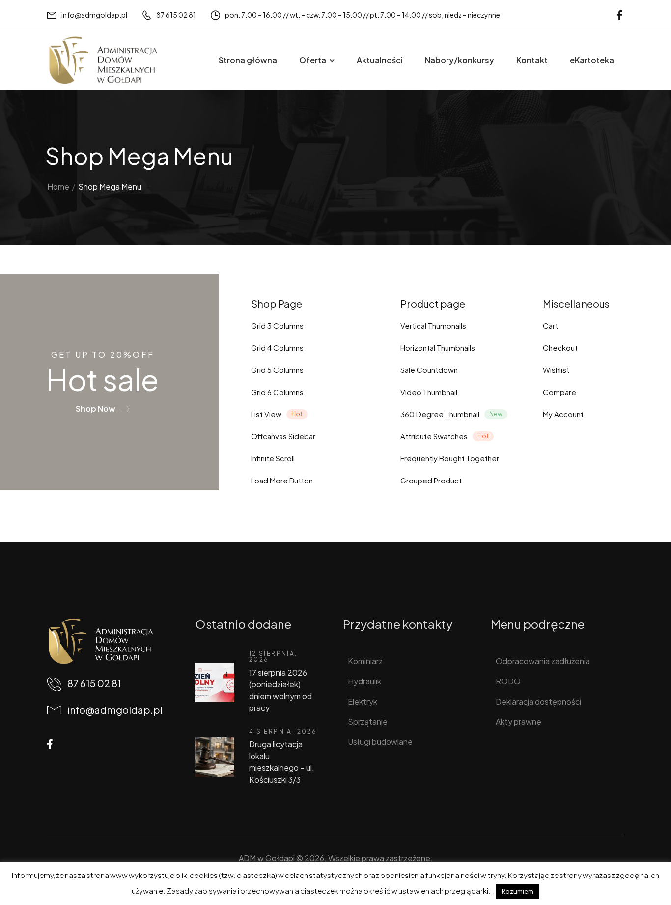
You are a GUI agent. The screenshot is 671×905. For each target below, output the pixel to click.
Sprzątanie (368, 721)
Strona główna (248, 60)
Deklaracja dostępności (538, 701)
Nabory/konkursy (459, 60)
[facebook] (620, 15)
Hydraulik (364, 681)
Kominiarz (365, 661)
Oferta (312, 60)
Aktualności (380, 60)
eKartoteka (592, 60)
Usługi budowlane (380, 741)
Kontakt (532, 60)
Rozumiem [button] (517, 891)
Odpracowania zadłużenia (543, 661)
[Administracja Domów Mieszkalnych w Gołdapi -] (102, 60)
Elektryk (362, 701)
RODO (508, 681)
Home (58, 186)
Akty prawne (518, 721)
